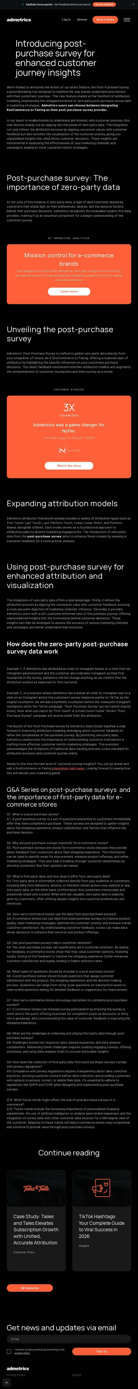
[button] (127, 19)
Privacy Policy (16, 1375)
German (82, 19)
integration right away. (68, 768)
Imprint (76, 1375)
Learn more (69, 291)
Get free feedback (104, 4)
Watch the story (69, 465)
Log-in (66, 19)
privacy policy (22, 1353)
